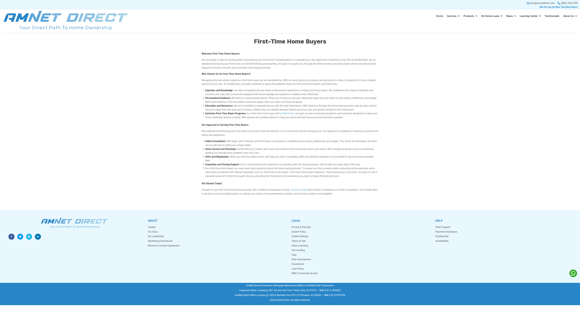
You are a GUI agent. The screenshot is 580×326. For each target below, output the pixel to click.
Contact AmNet (298, 189)
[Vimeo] (29, 237)
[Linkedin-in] (38, 237)
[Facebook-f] (11, 237)
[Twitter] (20, 237)
